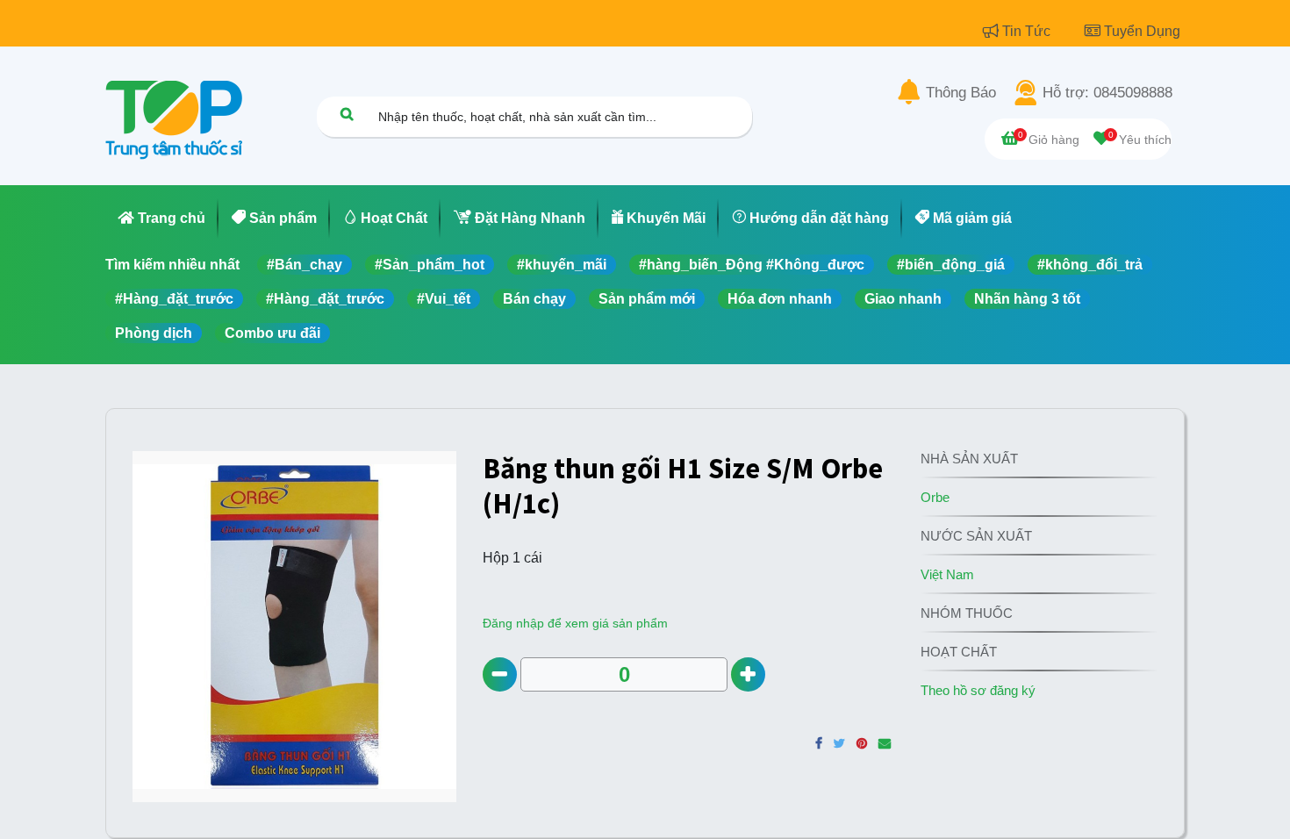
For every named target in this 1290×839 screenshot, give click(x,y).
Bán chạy (534, 298)
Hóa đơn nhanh (779, 298)
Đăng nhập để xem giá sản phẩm (575, 623)
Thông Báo (961, 93)
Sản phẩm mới (646, 298)
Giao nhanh (903, 298)
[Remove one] (500, 674)
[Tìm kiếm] (346, 114)
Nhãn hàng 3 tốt (1027, 298)
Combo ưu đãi (272, 333)
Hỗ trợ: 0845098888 (1107, 93)
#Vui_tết (443, 298)
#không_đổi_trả (1090, 264)
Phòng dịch (153, 333)
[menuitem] (162, 218)
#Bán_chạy (304, 264)
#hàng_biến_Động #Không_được (751, 264)
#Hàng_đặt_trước (174, 298)
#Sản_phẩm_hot (429, 264)
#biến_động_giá (951, 264)
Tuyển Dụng (1142, 31)
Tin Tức (1028, 31)
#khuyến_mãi (561, 264)
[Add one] (748, 674)
